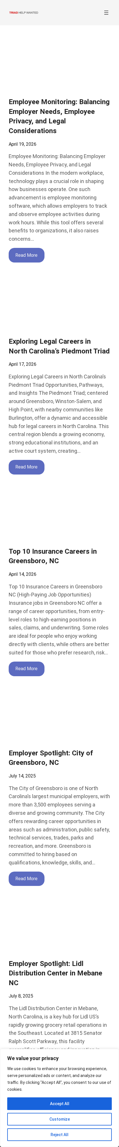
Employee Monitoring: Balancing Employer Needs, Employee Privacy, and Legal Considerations (59, 116)
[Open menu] (106, 12)
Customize (59, 1119)
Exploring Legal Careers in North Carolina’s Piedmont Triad (59, 346)
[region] (59, 1098)
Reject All (59, 1134)
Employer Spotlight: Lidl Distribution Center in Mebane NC (55, 973)
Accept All (59, 1103)
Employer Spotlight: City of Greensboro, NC (51, 758)
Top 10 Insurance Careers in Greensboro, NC (53, 556)
